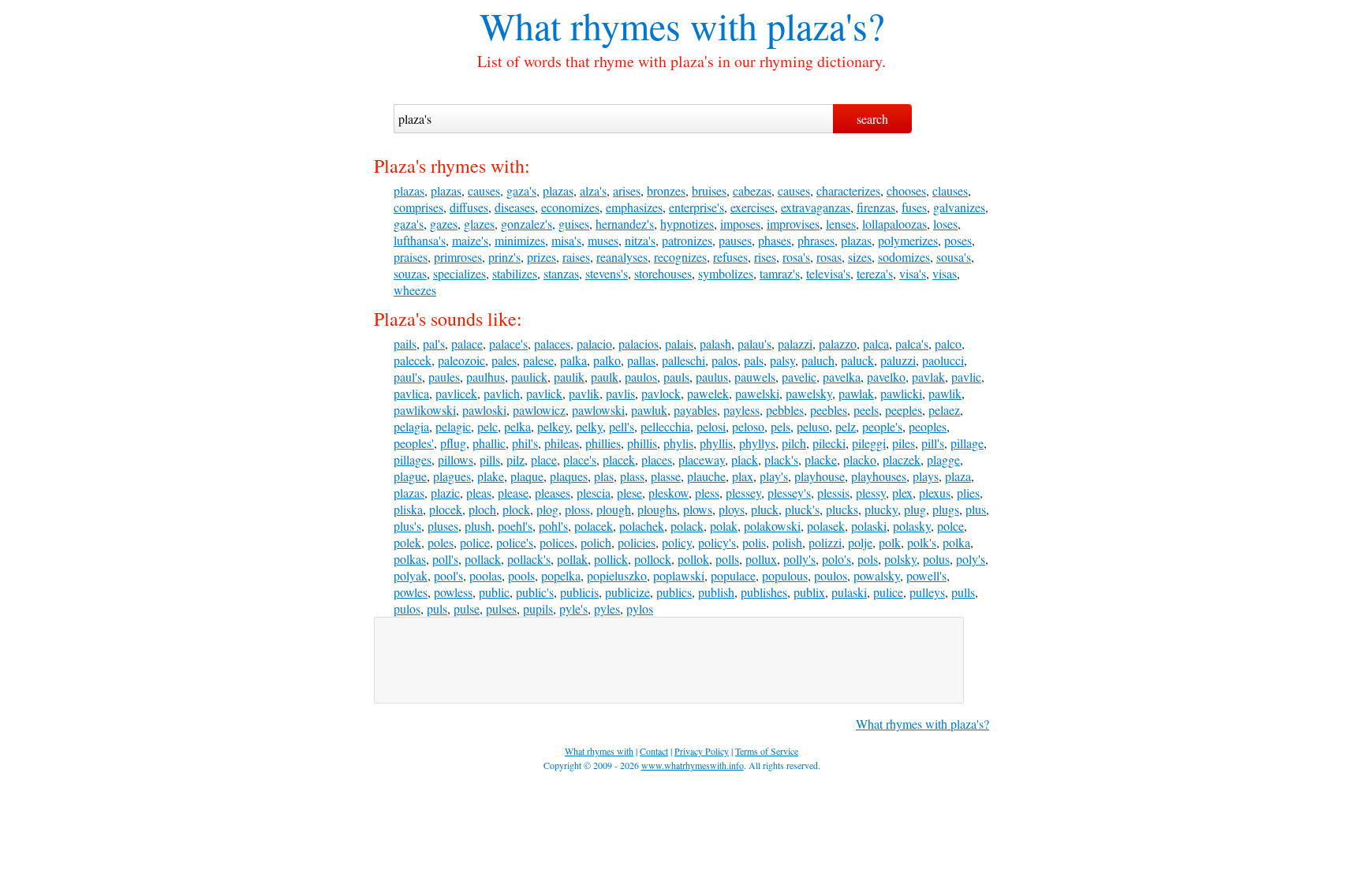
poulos (830, 575)
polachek (641, 525)
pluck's (802, 509)
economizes (570, 207)
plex (902, 492)
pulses (501, 608)
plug (915, 509)
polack (687, 525)
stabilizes (514, 273)
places (656, 459)
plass (632, 476)
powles (411, 592)
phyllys (757, 443)
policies (636, 542)
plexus (934, 492)
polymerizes (908, 240)
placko (859, 459)
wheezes (415, 290)
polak (724, 525)
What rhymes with (618, 25)
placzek (901, 459)
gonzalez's (526, 223)
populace (733, 575)
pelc (487, 426)
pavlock (661, 393)
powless (453, 592)
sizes (860, 256)
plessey (743, 492)
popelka (561, 575)
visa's (912, 273)
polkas (410, 559)
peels (866, 409)
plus (975, 509)
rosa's (796, 256)
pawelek (708, 393)
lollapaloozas (894, 223)
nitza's (640, 240)
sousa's (953, 256)
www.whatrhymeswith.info (692, 765)
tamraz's (780, 273)
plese (629, 492)
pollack (483, 559)
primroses (458, 256)
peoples (928, 426)
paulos (641, 376)
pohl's (553, 525)
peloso (748, 426)
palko (607, 360)
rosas (829, 256)
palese (538, 360)
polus (936, 559)
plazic (445, 492)
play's (774, 476)
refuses (730, 256)
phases (774, 240)
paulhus (485, 376)
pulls (963, 592)
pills (490, 459)
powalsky (876, 575)
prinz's (504, 256)
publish (716, 592)
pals (754, 360)
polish (787, 542)
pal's (434, 343)
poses (958, 240)
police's (514, 542)
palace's (508, 343)
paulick (529, 376)
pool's (448, 575)
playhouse (819, 476)
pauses (735, 240)
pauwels (754, 376)
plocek (445, 509)
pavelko (886, 376)
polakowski (772, 525)
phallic (489, 443)
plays (926, 476)
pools (521, 575)
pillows (455, 459)
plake (490, 476)
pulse (467, 608)
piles (903, 443)
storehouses (663, 273)
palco (948, 343)
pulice (888, 592)
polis (754, 542)
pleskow (668, 492)
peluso (813, 426)
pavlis (620, 393)
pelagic (453, 426)
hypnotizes (687, 223)
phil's (525, 443)
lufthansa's (420, 240)
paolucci (943, 360)
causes (484, 190)
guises (573, 223)
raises (576, 256)
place (544, 459)
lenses (841, 223)
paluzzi (898, 360)
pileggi (869, 443)
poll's (445, 559)
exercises (752, 207)
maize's (470, 240)
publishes (764, 592)
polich (596, 542)
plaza (958, 476)
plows (697, 509)
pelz (845, 426)
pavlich (502, 393)
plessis (833, 492)
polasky (912, 525)
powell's (926, 575)
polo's (836, 559)
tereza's (875, 273)
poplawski (678, 575)
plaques (569, 476)
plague (410, 476)
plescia (594, 492)
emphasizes (634, 207)
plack (744, 459)
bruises (709, 190)
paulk (604, 376)
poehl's (515, 525)
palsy (782, 360)
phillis (642, 443)
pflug (453, 443)
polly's (799, 559)
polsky (900, 559)
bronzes (666, 190)
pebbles (785, 409)
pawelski (757, 393)
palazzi (795, 343)
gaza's (521, 190)
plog (547, 509)
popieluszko (617, 575)
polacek (593, 525)
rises (765, 256)
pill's (932, 443)
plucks (842, 509)
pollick (611, 559)
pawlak (856, 393)
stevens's (606, 273)
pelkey (553, 426)
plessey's (789, 492)
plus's (407, 525)
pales (504, 360)
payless (741, 409)
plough (613, 509)
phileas (561, 443)
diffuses (469, 207)
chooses (906, 190)
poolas (485, 575)
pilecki (829, 443)
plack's (781, 459)
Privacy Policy (701, 751)
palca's (911, 343)
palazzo (838, 343)
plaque (526, 476)
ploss (577, 509)
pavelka (842, 376)
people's (882, 426)
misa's (566, 240)
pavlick (544, 393)
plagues (452, 476)
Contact (654, 751)
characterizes (848, 190)
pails (405, 343)
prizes (541, 256)
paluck (857, 360)
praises (411, 256)
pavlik (584, 393)
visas (944, 273)
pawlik (945, 393)
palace (467, 343)
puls (437, 608)
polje (860, 542)
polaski (869, 525)
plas (604, 476)
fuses (914, 207)
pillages (412, 459)
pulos (407, 608)
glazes (479, 223)
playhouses (878, 476)
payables (695, 409)
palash (715, 343)
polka (956, 542)
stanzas (561, 273)
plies (968, 492)
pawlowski (598, 409)
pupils (538, 608)
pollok (693, 559)
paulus (712, 376)
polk (890, 542)
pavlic (966, 376)
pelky (589, 426)
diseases (515, 207)
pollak (572, 559)
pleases (552, 492)
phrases (816, 240)
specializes (459, 273)
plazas (409, 190)
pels (780, 426)
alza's (593, 190)
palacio (594, 343)
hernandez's (625, 223)
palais (679, 343)
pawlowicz (539, 409)
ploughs (657, 509)
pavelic (799, 376)
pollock (652, 559)
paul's (408, 376)
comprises (418, 207)
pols (867, 559)
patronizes (687, 240)
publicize (627, 592)
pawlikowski (425, 409)
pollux (761, 559)
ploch (482, 509)
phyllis (716, 443)
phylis (678, 443)
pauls (676, 376)
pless (707, 492)
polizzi (825, 542)
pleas (478, 492)
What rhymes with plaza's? (922, 723)
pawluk (649, 409)
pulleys (927, 592)
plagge (943, 459)
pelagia (411, 426)
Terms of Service (766, 751)
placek (619, 459)
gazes (443, 223)
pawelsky (809, 393)
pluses (443, 525)
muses (603, 240)
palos (724, 360)
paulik (569, 376)
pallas (641, 360)
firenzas (876, 207)
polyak (411, 575)
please (513, 492)
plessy (871, 492)
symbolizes (725, 273)
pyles (607, 608)
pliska (408, 509)
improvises (793, 223)
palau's (754, 343)
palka (573, 360)
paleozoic (461, 360)
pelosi (711, 426)
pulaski (849, 592)
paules (444, 376)
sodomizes (904, 256)
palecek (412, 360)
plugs (945, 509)
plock (516, 509)
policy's (717, 542)
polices (557, 542)
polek (407, 542)
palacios (638, 343)
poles (441, 542)
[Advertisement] (669, 660)
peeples (903, 409)
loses (945, 223)
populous (785, 575)
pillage (967, 443)
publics (674, 592)
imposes (740, 223)
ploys (732, 509)
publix (809, 592)
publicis (579, 592)
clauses (950, 190)
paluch (818, 360)
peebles (828, 409)
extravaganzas (815, 207)
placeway (701, 459)
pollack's (529, 559)
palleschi (683, 360)
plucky (881, 509)
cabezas (752, 190)
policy (677, 542)
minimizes (520, 240)
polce (950, 525)
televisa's (828, 273)
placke (821, 459)
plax (742, 476)
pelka (517, 426)
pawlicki (901, 393)
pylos (639, 608)
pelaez (944, 409)
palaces (552, 343)
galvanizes (959, 207)
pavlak (928, 376)
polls (727, 559)
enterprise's (696, 207)
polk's (921, 542)
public (494, 592)
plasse (666, 476)
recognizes (680, 256)
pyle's (573, 608)
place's (579, 459)
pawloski (484, 409)
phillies (603, 443)
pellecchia (665, 426)
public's (535, 592)
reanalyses (622, 256)
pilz (515, 459)
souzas (410, 273)
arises (626, 190)
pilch (794, 443)
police (475, 542)
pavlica (411, 393)
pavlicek (456, 393)
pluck (765, 509)
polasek (826, 525)
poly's (970, 559)
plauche (706, 476)
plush (478, 525)
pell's (621, 426)
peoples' (414, 443)
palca (876, 343)
